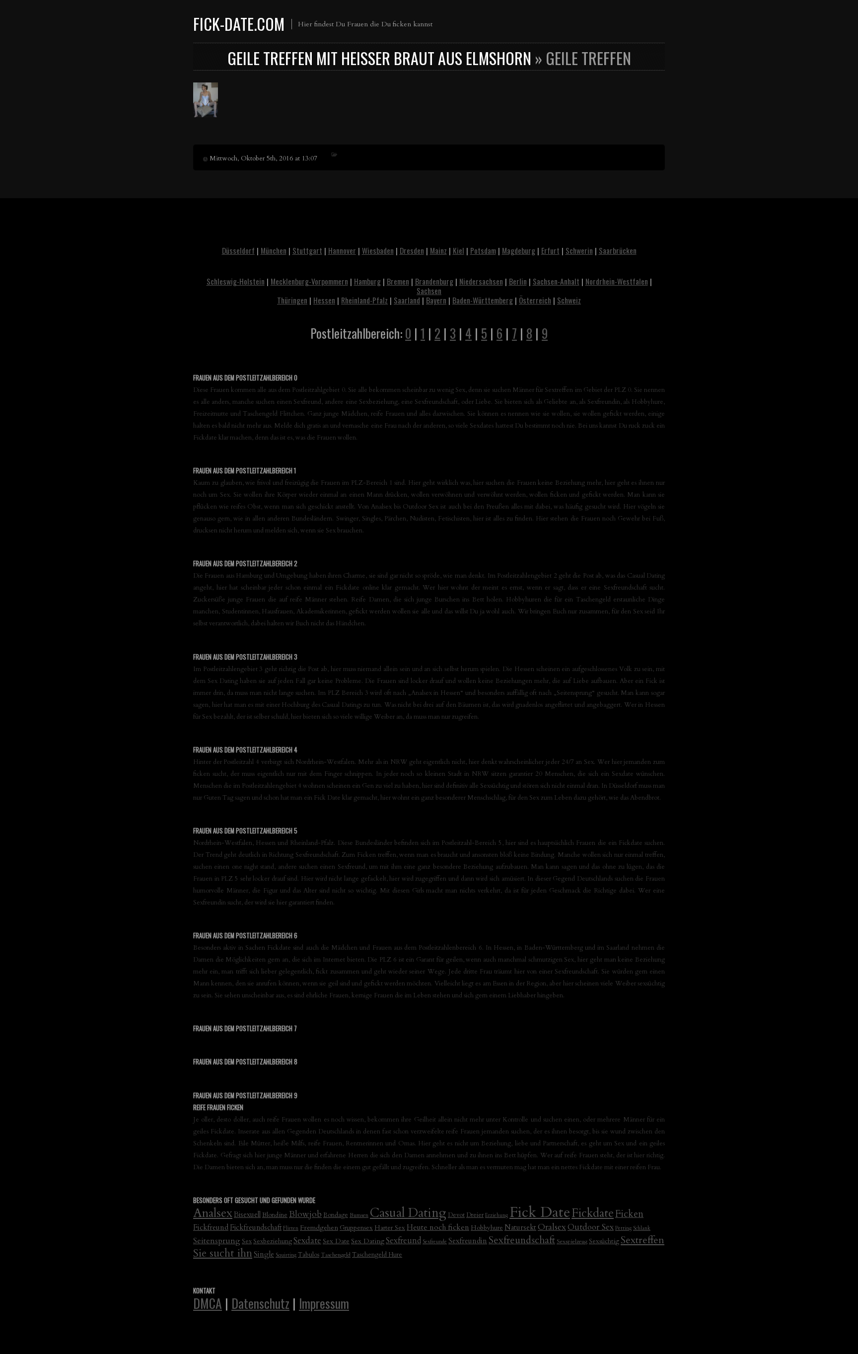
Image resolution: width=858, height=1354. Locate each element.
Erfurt (550, 250)
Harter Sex (389, 1227)
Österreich (535, 300)
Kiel (458, 250)
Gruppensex (356, 1227)
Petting (623, 1228)
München (273, 250)
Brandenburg (434, 281)
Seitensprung (216, 1240)
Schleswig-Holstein (236, 281)
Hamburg (367, 281)
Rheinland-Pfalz (364, 300)
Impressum (324, 1302)
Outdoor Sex (591, 1227)
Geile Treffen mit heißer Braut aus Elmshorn (379, 58)
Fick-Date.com (239, 23)
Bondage (335, 1215)
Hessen (324, 300)
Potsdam (483, 250)
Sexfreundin (467, 1241)
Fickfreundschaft (256, 1227)
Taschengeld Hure (377, 1255)
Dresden (412, 250)
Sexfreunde (435, 1241)
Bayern (436, 300)
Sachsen (429, 290)
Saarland (407, 300)
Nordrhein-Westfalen (616, 281)
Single (264, 1254)
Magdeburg (518, 250)
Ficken (629, 1213)
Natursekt (520, 1227)
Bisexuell (247, 1214)
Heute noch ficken (438, 1227)
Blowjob (305, 1214)
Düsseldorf (238, 250)
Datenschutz (260, 1302)
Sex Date (336, 1241)
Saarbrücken (618, 250)
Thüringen (292, 300)
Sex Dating (367, 1241)
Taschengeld (336, 1255)
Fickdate (593, 1213)
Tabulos (308, 1255)
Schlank (641, 1228)
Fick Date (539, 1212)
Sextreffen (642, 1240)
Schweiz (569, 300)
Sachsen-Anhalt (556, 281)
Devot (456, 1215)
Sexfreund (403, 1240)
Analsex (212, 1213)
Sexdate (307, 1240)
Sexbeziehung (272, 1241)
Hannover (342, 250)
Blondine (274, 1214)
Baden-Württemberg (482, 300)
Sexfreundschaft (522, 1240)
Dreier (475, 1215)
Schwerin (579, 250)
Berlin (518, 281)
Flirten (290, 1228)
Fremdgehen (319, 1227)
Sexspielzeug (572, 1241)
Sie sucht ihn (222, 1253)
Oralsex (552, 1227)
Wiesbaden (378, 250)
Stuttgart (307, 250)
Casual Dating (408, 1212)
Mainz (438, 250)
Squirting (286, 1255)
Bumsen (359, 1215)
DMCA (207, 1302)
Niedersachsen (481, 281)
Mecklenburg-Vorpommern (309, 281)
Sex (247, 1241)
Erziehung (496, 1215)
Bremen (398, 281)
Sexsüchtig (604, 1241)
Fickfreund (210, 1227)
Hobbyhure (487, 1227)
